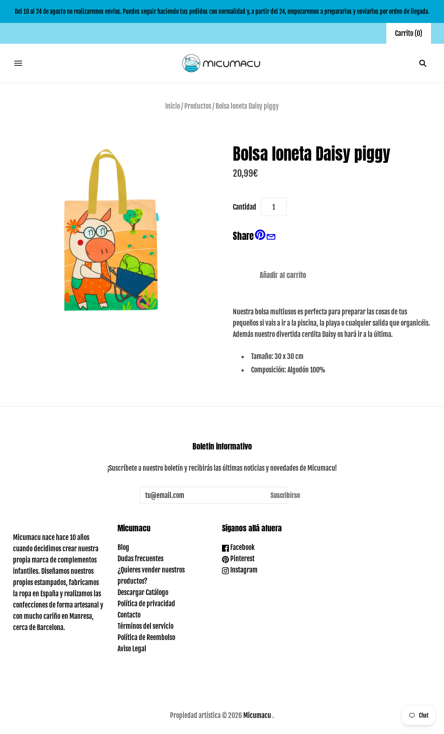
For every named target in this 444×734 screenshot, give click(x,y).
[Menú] (18, 63)
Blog (123, 547)
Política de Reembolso (146, 637)
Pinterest (242, 558)
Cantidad (244, 207)
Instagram (243, 570)
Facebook (242, 547)
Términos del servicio (145, 626)
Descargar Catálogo (143, 592)
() (408, 33)
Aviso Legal (132, 648)
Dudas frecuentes (140, 558)
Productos (197, 106)
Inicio (172, 106)
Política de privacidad (146, 603)
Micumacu (257, 715)
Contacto (129, 615)
